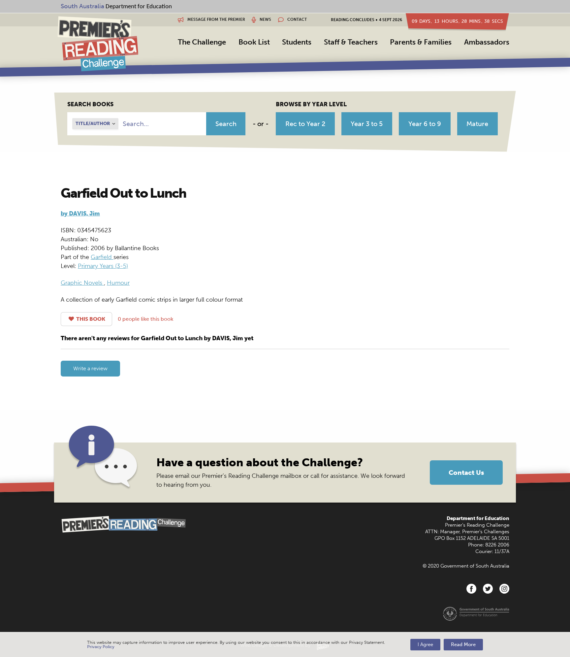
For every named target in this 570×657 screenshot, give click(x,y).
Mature (477, 124)
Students (296, 42)
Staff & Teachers (351, 42)
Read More (463, 644)
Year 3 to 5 (367, 124)
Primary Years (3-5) (103, 266)
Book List (254, 42)
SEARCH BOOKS (90, 104)
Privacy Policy (100, 646)
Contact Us (466, 472)
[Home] (97, 43)
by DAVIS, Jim (80, 213)
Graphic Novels (82, 282)
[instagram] (504, 589)
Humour (118, 282)
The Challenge (202, 42)
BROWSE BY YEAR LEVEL (311, 104)
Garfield (102, 257)
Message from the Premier (215, 19)
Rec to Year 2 (305, 124)
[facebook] (471, 589)
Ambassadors (486, 42)
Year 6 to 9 (424, 124)
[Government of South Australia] (476, 613)
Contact (296, 19)
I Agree (425, 644)
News (265, 19)
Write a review (90, 368)
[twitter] (488, 589)
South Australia (82, 6)
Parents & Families (421, 42)
